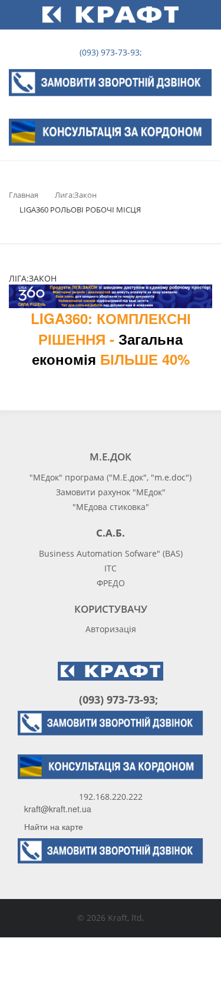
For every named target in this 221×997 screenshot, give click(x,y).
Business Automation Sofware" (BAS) (111, 553)
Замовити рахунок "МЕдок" (111, 492)
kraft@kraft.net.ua (57, 809)
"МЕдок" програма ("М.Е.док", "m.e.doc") (110, 477)
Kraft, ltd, (126, 917)
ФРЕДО (111, 583)
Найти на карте (53, 826)
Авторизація (110, 629)
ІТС (110, 568)
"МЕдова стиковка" (110, 506)
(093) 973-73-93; (109, 52)
